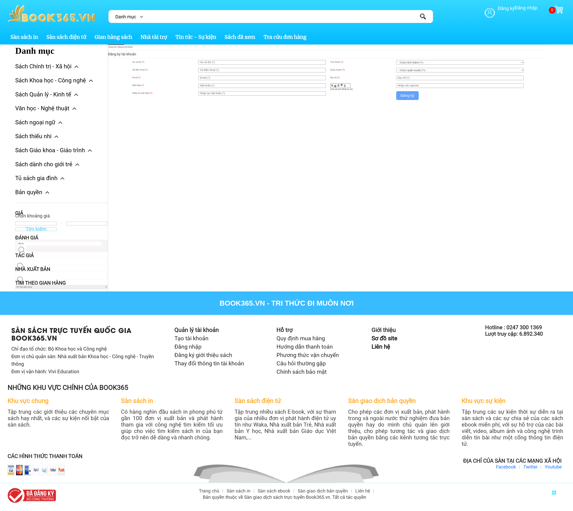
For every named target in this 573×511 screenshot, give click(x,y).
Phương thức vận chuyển (308, 355)
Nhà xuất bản (32, 269)
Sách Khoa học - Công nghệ (50, 80)
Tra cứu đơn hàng (285, 37)
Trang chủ (209, 491)
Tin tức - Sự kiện (195, 37)
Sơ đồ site (384, 338)
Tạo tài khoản (191, 338)
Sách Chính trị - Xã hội (43, 66)
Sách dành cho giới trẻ (43, 164)
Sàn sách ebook (274, 491)
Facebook (506, 467)
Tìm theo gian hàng (40, 283)
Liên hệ (381, 346)
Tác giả (24, 255)
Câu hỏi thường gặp (301, 363)
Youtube (553, 467)
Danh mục (125, 17)
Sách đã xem (240, 37)
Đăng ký (506, 8)
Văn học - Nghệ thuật (42, 108)
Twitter (530, 467)
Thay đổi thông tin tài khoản (209, 363)
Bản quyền (28, 192)
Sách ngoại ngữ (35, 122)
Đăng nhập (526, 8)
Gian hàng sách (113, 37)
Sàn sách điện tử (66, 37)
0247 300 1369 (524, 327)
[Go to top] (554, 493)
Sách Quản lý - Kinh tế (43, 94)
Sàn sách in (24, 37)
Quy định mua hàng (301, 338)
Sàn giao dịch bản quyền (323, 491)
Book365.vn (242, 303)
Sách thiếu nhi (33, 136)
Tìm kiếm (36, 229)
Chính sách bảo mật (302, 371)
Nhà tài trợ (154, 37)
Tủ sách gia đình (36, 178)
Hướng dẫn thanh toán (305, 346)
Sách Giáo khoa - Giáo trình (50, 150)
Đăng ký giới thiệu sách (203, 355)
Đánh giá (26, 238)
